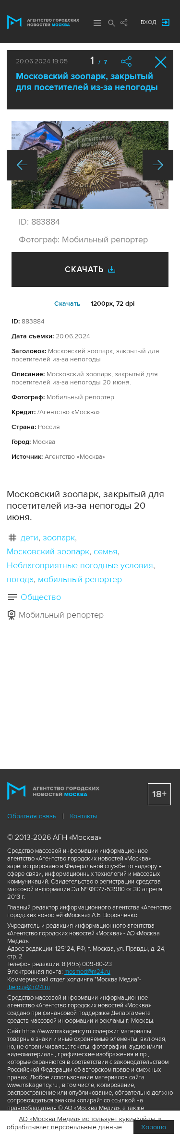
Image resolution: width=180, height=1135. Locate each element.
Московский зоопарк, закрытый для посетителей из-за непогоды (87, 82)
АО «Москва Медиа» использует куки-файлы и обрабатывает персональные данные (84, 1123)
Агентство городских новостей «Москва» (43, 22)
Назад (22, 165)
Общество (41, 597)
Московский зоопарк (48, 551)
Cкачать (67, 303)
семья (106, 551)
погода (20, 579)
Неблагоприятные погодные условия (80, 565)
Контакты (83, 816)
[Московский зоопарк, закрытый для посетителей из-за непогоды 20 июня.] (90, 165)
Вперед (158, 165)
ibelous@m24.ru (28, 987)
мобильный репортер (80, 579)
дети (29, 537)
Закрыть (161, 62)
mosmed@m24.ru (87, 972)
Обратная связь (31, 816)
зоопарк (59, 537)
